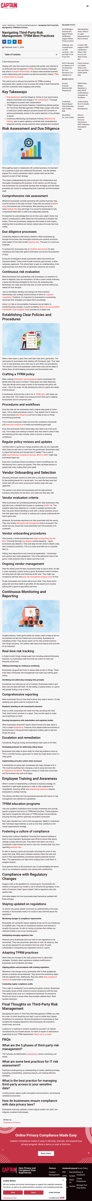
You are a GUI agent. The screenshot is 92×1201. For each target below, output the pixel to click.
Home (4, 25)
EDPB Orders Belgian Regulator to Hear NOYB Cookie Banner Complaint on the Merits (83, 90)
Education (11, 25)
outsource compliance (14, 425)
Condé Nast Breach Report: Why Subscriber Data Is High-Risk (68, 106)
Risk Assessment (13, 97)
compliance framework (13, 771)
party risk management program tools (37, 577)
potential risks (15, 847)
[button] (4, 42)
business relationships (21, 71)
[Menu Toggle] (87, 6)
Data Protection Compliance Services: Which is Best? (27, 455)
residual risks (12, 209)
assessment (32, 1054)
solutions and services (39, 249)
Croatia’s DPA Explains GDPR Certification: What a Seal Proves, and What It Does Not (83, 52)
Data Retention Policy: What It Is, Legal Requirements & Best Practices (83, 34)
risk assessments (41, 100)
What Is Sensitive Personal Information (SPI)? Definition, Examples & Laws (84, 122)
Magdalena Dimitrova (12, 1122)
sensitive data (33, 242)
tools (9, 304)
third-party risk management (26, 379)
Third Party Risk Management (26, 25)
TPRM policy (41, 394)
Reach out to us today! (43, 1034)
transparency (18, 727)
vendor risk (48, 505)
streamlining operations (38, 789)
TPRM (30, 69)
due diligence (22, 415)
